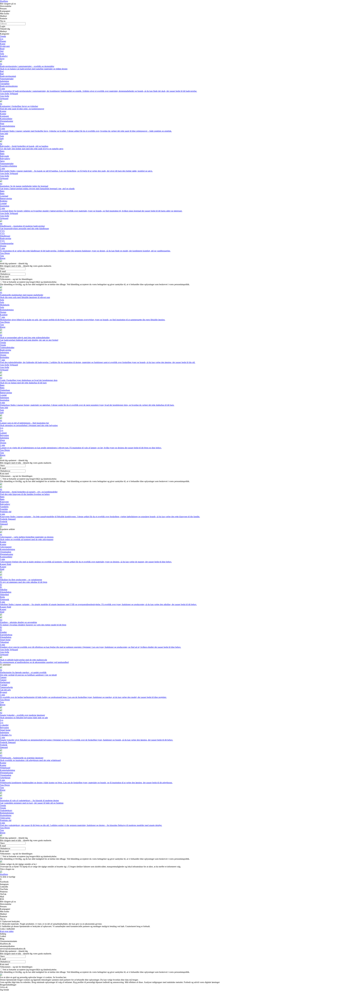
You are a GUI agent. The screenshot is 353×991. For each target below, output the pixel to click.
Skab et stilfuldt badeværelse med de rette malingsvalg (23, 660)
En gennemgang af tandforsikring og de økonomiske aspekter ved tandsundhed (34, 662)
